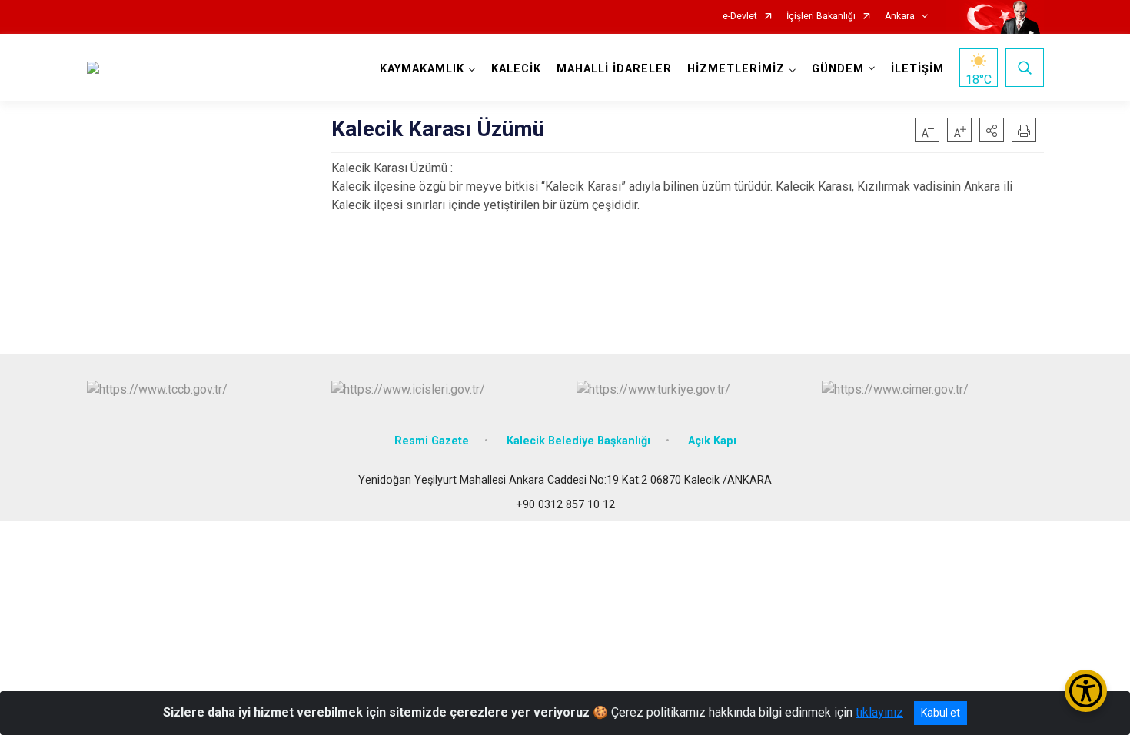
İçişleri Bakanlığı (821, 17)
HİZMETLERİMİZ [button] (736, 68)
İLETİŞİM (917, 68)
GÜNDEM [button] (838, 68)
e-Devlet (740, 17)
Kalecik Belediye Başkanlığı (578, 440)
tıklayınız (879, 712)
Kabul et (940, 713)
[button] (991, 130)
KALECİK (516, 68)
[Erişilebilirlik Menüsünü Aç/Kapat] (1086, 691)
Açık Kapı (712, 440)
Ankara (900, 17)
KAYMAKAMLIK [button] (422, 68)
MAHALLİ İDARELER (614, 68)
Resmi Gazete (431, 440)
